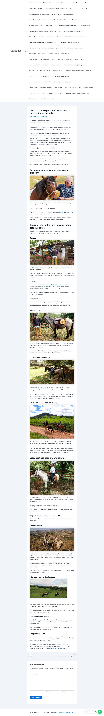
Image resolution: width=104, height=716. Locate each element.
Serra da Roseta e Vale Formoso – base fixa (40, 87)
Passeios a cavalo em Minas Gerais (51, 65)
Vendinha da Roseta (34, 93)
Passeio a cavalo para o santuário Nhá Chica (75, 36)
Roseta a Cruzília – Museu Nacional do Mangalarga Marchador (54, 76)
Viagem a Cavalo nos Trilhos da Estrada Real (77, 93)
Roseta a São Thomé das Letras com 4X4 (40, 82)
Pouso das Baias (33, 70)
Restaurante (32, 76)
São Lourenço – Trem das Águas (62, 82)
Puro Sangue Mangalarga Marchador (74, 70)
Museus (82, 19)
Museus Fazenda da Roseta (36, 25)
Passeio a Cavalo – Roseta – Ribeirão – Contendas (42, 31)
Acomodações (33, 3)
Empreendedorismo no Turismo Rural (39, 14)
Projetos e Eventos (57, 70)
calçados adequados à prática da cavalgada (54, 285)
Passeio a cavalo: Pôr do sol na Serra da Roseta (42, 59)
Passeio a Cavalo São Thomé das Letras (71, 48)
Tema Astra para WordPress (66, 712)
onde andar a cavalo (38, 387)
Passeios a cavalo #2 (34, 65)
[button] (100, 712)
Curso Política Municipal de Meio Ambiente (56, 8)
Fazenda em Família (68, 14)
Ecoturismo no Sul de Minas (77, 8)
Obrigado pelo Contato (84, 25)
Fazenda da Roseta (18, 51)
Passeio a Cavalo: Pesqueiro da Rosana (58, 53)
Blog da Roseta (85, 3)
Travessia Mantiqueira (75, 87)
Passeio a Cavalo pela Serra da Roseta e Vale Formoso (43, 42)
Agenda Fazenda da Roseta (46, 3)
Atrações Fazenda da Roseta (63, 3)
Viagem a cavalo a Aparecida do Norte (52, 93)
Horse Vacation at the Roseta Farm (57, 19)
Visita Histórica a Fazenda (47, 99)
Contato (40, 8)
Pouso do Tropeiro (45, 70)
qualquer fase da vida (65, 212)
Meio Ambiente (73, 19)
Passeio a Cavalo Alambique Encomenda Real (70, 31)
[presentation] (86, 8)
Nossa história (49, 25)
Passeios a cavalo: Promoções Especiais (74, 65)
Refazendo (89, 70)
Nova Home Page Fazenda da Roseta (66, 25)
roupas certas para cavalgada (44, 267)
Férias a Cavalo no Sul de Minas (37, 19)
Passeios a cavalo (79, 59)
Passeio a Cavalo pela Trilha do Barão (70, 42)
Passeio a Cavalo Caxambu (36, 36)
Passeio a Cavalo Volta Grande (37, 53)
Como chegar (32, 8)
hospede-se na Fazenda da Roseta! (57, 648)
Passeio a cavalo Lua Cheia (53, 36)
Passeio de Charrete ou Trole (64, 59)
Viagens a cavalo (33, 99)
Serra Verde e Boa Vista (60, 87)
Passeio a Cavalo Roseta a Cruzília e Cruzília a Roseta (43, 48)
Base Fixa (76, 3)
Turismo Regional (88, 87)
